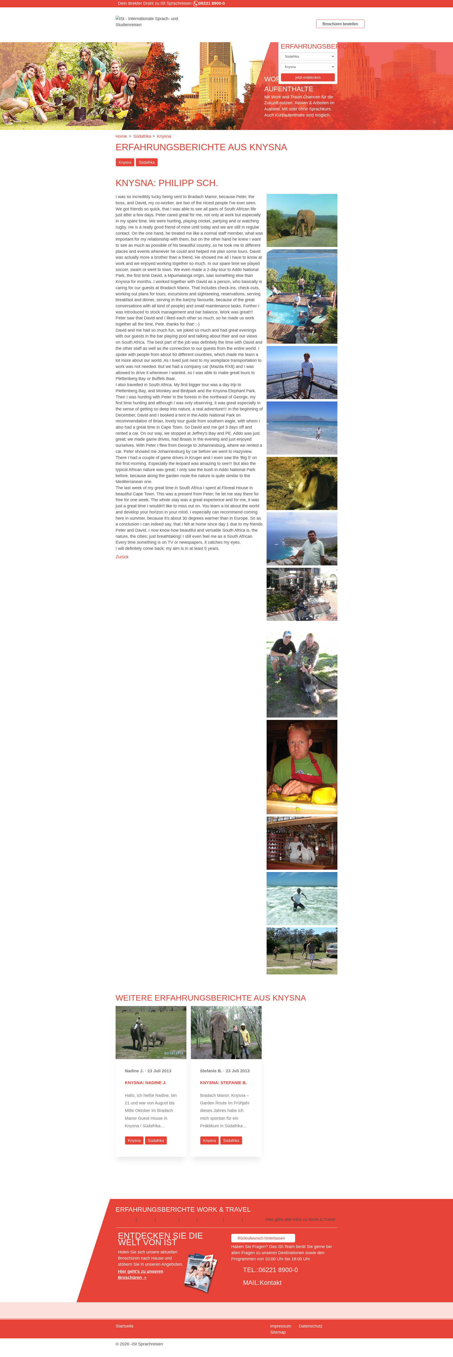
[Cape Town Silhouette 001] (302, 428)
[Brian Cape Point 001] (302, 538)
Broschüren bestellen (340, 24)
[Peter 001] (302, 767)
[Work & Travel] (151, 22)
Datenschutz (311, 1326)
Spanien (233, 1219)
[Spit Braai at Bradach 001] (302, 296)
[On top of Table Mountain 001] (302, 372)
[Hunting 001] (302, 670)
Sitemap (278, 1332)
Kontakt (271, 1282)
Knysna (125, 162)
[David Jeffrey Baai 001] (302, 898)
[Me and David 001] (302, 843)
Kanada (188, 1219)
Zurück (122, 557)
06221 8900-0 (278, 1269)
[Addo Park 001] (302, 483)
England (146, 1219)
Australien (126, 1219)
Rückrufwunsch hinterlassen (261, 1238)
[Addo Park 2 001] (302, 220)
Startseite (125, 1326)
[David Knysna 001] (302, 594)
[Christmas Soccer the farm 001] (302, 950)
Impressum (280, 1326)
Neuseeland (210, 1219)
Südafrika (147, 162)
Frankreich (167, 1219)
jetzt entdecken (308, 77)
